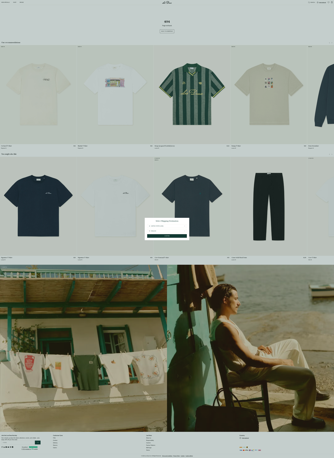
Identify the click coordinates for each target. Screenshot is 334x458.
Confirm (167, 236)
